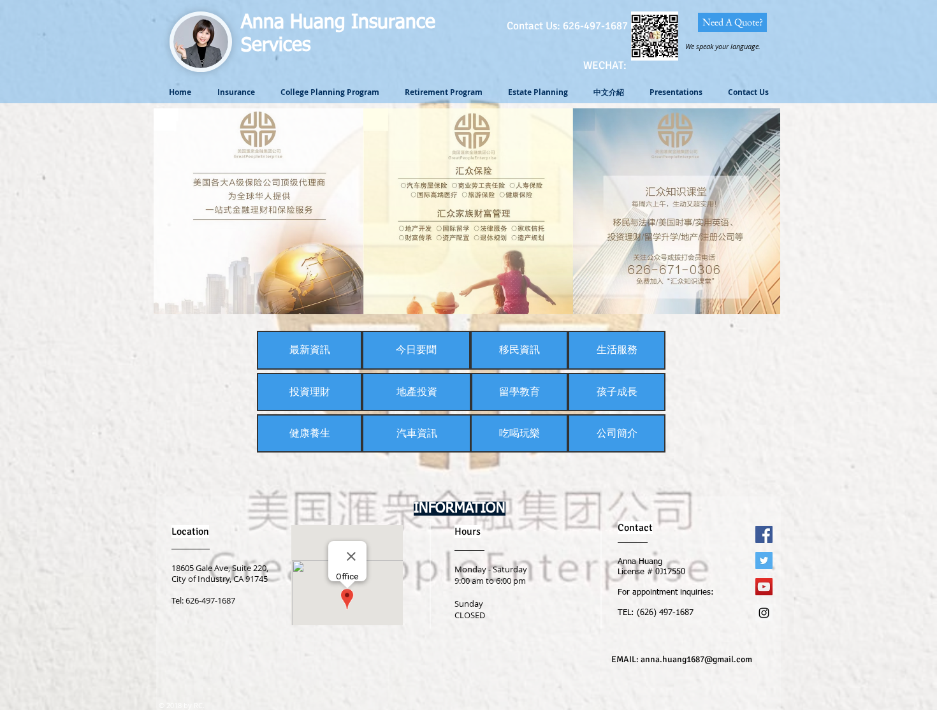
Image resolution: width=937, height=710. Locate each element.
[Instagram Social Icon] (764, 612)
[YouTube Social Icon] (764, 586)
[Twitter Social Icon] (764, 560)
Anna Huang (296, 23)
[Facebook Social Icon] (764, 534)
